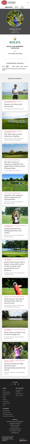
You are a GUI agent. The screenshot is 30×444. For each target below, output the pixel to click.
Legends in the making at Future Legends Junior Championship (13, 197)
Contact (4, 390)
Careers (4, 395)
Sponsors (5, 399)
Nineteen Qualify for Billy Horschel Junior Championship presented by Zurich (14, 367)
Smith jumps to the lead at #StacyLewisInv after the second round (14, 301)
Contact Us (4, 440)
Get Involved (20, 388)
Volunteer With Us (19, 393)
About (5, 388)
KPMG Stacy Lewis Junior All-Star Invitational (14, 296)
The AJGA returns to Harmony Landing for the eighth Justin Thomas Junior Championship (14, 165)
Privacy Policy (5, 437)
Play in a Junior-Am (19, 395)
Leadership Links (6, 410)
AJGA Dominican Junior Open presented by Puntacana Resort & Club (13, 102)
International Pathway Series (8, 416)
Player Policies (6, 401)
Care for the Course (6, 412)
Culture (4, 397)
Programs (6, 408)
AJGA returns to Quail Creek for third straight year (14, 333)
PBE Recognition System (7, 414)
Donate (4, 405)
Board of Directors (6, 392)
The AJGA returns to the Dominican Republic (13, 135)
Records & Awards (6, 403)
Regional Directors (6, 393)
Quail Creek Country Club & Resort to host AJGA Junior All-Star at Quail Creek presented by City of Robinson (14, 266)
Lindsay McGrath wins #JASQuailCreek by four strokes (13, 231)
